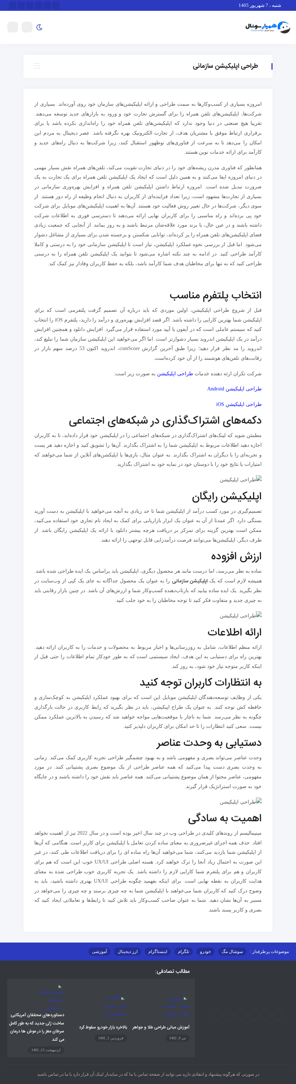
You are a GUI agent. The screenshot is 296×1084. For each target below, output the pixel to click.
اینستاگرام (157, 951)
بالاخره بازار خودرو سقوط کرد (103, 1027)
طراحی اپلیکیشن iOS (239, 404)
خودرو (205, 951)
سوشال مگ (232, 951)
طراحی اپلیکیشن (175, 373)
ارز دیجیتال (128, 951)
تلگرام (183, 951)
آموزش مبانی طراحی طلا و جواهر (161, 1027)
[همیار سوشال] (268, 27)
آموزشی (99, 951)
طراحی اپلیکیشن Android (234, 389)
